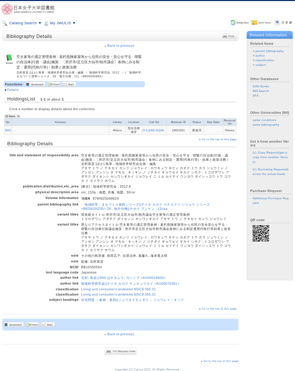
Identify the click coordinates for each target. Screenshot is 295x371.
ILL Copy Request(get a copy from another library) (270, 157)
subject (260, 64)
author (260, 55)
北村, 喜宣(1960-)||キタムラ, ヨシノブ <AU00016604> (123, 278)
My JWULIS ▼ (62, 23)
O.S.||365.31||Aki (153, 130)
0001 (8, 130)
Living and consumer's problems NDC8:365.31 (118, 289)
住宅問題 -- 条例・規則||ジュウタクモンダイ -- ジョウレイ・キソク (132, 300)
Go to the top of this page (219, 139)
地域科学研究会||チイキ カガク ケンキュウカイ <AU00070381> (130, 283)
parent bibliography (269, 51)
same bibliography (266, 124)
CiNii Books (261, 86)
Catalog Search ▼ (25, 23)
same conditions (264, 120)
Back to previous (120, 45)
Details (13, 89)
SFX (256, 95)
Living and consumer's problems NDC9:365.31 (118, 294)
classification (264, 60)
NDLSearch (261, 90)
